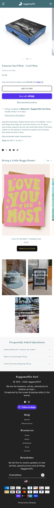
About (27, 439)
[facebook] (25, 401)
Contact (27, 451)
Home (27, 435)
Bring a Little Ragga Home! (18, 160)
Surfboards (27, 443)
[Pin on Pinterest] (10, 149)
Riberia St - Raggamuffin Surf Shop (36, 109)
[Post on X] (6, 149)
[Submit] (42, 475)
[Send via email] (14, 149)
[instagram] (29, 401)
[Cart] (50, 4)
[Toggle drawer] (3, 4)
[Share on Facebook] (3, 149)
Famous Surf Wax (9, 70)
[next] (31, 58)
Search (27, 420)
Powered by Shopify (27, 503)
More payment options (27, 102)
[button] (17, 149)
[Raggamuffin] (27, 4)
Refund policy (27, 423)
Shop (27, 447)
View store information (15, 115)
